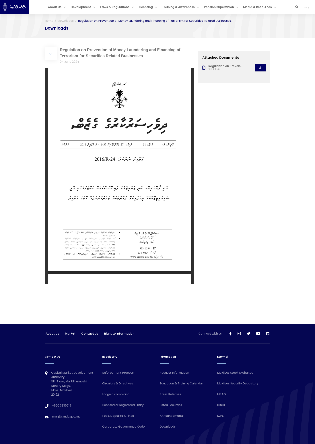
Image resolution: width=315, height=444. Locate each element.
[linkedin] (267, 333)
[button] (64, 7)
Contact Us (89, 333)
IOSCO (221, 405)
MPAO (221, 394)
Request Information (174, 373)
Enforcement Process (118, 373)
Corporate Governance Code (123, 426)
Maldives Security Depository (237, 383)
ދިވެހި (306, 7)
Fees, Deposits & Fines (118, 416)
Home (49, 21)
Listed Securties (171, 405)
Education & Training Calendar (181, 383)
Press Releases (170, 394)
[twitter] (248, 333)
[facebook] (230, 333)
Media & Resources (257, 7)
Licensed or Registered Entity (123, 405)
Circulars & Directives (117, 383)
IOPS (220, 416)
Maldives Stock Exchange (235, 373)
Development (81, 7)
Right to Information (119, 333)
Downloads (66, 21)
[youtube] (258, 333)
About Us (54, 7)
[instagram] (239, 333)
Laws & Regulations (114, 7)
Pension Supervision (219, 7)
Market (70, 333)
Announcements (172, 416)
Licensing (146, 7)
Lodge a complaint (115, 394)
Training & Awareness (178, 7)
